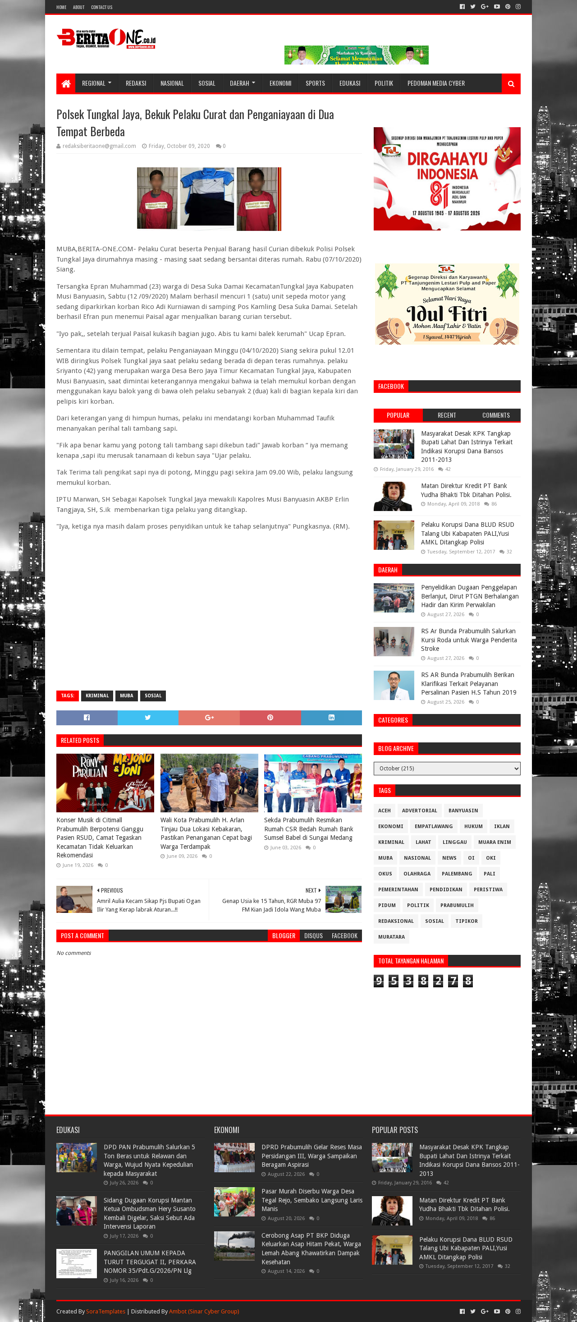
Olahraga (416, 874)
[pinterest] (508, 7)
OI (471, 858)
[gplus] (484, 7)
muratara (391, 937)
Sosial (206, 83)
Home (61, 7)
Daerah (239, 83)
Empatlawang (434, 826)
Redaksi (136, 83)
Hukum (473, 826)
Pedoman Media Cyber (436, 83)
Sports (315, 83)
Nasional (172, 83)
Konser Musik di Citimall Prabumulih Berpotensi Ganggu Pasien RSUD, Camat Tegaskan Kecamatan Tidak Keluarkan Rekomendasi (99, 837)
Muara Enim (494, 842)
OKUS (385, 874)
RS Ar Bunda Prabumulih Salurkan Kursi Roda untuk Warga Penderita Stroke (469, 639)
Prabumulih (457, 905)
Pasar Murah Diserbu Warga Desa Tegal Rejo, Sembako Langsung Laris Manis (311, 1200)
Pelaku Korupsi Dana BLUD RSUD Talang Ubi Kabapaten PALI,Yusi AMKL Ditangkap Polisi (467, 533)
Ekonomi (280, 83)
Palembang (457, 874)
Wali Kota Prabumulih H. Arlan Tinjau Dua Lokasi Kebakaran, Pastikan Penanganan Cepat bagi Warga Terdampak (206, 833)
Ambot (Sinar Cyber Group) (204, 1311)
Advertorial (419, 811)
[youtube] (497, 7)
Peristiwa (488, 890)
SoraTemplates (105, 1311)
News (449, 858)
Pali (489, 874)
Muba (126, 695)
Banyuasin (463, 811)
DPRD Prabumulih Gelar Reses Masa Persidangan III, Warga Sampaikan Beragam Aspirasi (311, 1155)
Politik (384, 83)
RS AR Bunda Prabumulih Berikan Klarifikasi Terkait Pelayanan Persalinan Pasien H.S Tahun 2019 (469, 683)
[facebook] (462, 7)
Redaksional (396, 921)
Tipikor (466, 921)
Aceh (384, 811)
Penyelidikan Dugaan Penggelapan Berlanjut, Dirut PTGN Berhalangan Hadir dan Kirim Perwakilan (470, 596)
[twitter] (472, 7)
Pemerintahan (398, 890)
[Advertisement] (209, 618)
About (78, 7)
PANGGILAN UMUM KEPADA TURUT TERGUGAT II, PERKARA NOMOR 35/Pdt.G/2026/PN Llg (150, 1261)
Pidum (387, 905)
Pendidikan (446, 890)
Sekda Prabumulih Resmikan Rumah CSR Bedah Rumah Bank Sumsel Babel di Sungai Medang (308, 828)
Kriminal (97, 695)
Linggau (455, 842)
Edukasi (349, 83)
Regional (93, 83)
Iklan (502, 826)
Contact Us (101, 7)
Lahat (423, 842)
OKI (491, 858)
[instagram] (517, 7)
